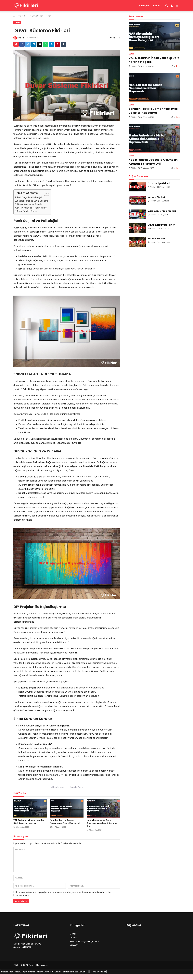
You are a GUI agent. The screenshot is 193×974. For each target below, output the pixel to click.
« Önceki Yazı (57, 787)
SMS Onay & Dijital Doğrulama (84, 941)
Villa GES (74, 945)
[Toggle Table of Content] (45, 193)
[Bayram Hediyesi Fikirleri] (137, 228)
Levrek (73, 937)
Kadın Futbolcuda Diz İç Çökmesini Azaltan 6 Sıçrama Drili (102, 823)
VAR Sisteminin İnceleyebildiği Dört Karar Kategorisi (28, 821)
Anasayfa (144, 5)
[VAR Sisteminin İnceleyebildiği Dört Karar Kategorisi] (30, 808)
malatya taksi (99, 971)
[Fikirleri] (26, 5)
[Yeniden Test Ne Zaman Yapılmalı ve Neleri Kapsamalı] (67, 808)
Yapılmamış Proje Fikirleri (162, 211)
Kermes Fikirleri (156, 197)
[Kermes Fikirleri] (137, 200)
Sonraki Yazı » (76, 787)
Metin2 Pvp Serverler (25, 971)
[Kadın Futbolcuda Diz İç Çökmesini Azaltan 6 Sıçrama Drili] (103, 808)
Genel (156, 5)
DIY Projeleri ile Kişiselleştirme (32, 207)
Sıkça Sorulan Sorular (27, 211)
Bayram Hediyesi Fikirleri (161, 224)
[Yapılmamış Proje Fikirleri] (137, 214)
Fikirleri (21, 38)
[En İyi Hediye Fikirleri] (137, 186)
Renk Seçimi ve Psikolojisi (29, 197)
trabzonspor (7, 971)
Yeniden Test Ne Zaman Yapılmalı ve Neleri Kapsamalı (65, 821)
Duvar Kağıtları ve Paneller (30, 204)
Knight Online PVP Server (49, 971)
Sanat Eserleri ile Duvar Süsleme (32, 200)
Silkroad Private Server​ (74, 971)
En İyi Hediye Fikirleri (159, 183)
